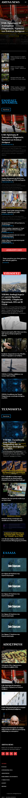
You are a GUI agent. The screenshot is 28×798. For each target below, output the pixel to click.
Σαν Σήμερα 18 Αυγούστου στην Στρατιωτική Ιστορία (10, 615)
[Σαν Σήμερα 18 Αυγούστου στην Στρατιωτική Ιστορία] (14, 605)
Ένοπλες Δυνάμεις (9, 101)
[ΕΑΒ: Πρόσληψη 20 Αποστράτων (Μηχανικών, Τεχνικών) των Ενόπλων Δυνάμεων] (14, 124)
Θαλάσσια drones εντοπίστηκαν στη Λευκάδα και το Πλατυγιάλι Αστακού (11, 519)
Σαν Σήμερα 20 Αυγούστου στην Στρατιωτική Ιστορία (10, 574)
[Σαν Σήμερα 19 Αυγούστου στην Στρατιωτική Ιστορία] (14, 585)
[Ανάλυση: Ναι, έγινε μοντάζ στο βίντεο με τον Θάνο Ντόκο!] (14, 489)
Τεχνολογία (11, 409)
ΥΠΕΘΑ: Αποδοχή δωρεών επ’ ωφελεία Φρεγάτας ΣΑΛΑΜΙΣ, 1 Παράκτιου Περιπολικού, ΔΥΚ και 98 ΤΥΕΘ (12, 299)
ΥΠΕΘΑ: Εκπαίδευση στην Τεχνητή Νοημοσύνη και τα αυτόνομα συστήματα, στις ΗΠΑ (12, 396)
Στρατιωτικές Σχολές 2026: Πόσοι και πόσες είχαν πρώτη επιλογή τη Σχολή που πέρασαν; (13, 333)
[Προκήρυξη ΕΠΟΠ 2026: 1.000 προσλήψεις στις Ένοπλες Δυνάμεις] (5, 78)
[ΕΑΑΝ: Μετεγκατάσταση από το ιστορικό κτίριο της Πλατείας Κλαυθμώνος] (14, 698)
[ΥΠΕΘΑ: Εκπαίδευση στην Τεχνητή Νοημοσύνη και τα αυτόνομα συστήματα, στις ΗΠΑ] (14, 385)
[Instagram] (7, 753)
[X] (11, 753)
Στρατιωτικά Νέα (7, 144)
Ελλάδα (5, 262)
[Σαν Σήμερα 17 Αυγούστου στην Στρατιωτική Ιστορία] (14, 625)
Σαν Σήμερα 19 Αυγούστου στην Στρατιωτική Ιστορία (10, 594)
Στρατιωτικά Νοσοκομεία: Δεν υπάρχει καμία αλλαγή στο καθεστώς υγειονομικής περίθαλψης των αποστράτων (13, 729)
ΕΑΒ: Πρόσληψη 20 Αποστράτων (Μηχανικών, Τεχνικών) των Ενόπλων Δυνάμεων (12, 687)
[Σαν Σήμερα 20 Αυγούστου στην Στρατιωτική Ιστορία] (14, 565)
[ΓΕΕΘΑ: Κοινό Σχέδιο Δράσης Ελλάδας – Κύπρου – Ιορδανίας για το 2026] (5, 67)
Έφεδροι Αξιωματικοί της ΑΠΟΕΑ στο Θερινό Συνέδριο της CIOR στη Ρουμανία (18, 58)
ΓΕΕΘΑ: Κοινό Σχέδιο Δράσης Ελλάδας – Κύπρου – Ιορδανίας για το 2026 (18, 68)
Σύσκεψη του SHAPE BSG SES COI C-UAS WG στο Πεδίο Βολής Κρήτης (13, 235)
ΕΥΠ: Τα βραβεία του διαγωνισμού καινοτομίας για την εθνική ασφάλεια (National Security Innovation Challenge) (13, 478)
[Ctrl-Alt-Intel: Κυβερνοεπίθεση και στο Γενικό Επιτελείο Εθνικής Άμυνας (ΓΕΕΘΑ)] (14, 530)
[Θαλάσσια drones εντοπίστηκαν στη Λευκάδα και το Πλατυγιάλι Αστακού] (14, 510)
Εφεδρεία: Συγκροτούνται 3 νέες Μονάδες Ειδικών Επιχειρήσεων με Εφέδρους (13, 354)
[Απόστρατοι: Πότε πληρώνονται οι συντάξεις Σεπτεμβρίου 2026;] (14, 656)
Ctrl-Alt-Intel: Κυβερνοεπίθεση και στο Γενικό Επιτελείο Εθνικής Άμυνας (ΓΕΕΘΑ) (13, 539)
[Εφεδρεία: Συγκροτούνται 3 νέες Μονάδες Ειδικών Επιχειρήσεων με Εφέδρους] (14, 345)
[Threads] (15, 753)
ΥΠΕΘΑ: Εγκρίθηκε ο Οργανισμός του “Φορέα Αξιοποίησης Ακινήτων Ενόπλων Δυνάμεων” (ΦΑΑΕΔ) (18, 88)
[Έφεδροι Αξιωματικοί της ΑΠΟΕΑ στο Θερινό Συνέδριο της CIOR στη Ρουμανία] (5, 57)
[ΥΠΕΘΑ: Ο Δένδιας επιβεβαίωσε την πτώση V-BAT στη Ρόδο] (14, 365)
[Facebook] (3, 753)
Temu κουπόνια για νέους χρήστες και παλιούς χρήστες (14, 259)
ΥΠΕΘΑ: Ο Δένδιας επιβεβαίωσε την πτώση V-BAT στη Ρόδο (12, 375)
